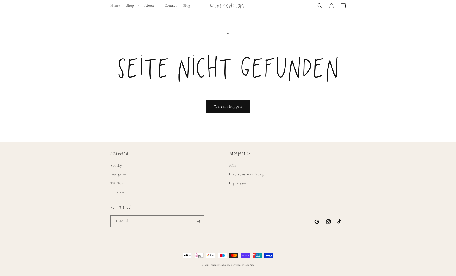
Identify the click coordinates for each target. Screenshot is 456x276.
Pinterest (117, 192)
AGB (233, 165)
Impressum (237, 183)
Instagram (118, 174)
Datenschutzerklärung (246, 174)
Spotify (116, 165)
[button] (132, 5)
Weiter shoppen (228, 106)
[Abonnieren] (198, 221)
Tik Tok (117, 183)
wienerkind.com (220, 264)
